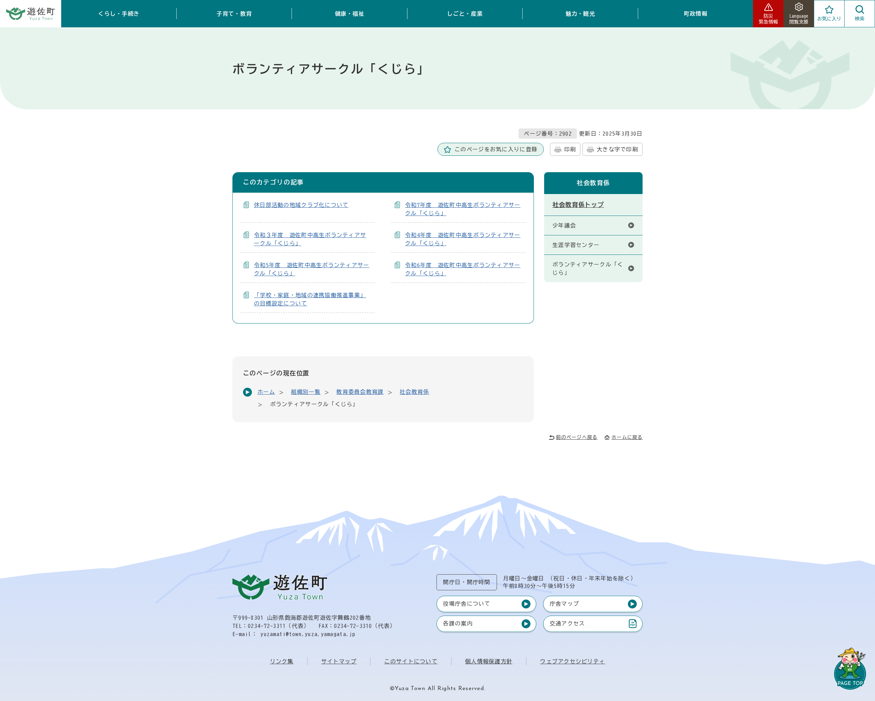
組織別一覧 (305, 392)
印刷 (570, 149)
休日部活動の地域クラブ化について (301, 205)
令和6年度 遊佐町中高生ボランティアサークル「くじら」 (463, 269)
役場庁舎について (466, 603)
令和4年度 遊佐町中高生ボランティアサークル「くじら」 (463, 239)
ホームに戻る (627, 437)
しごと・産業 (465, 13)
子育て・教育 (234, 13)
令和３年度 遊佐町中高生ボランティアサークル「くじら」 (310, 239)
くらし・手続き (118, 13)
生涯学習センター (576, 245)
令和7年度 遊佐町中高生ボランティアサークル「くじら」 (463, 209)
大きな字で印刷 (617, 149)
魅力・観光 (580, 13)
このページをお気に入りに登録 (496, 149)
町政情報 (696, 13)
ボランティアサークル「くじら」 (587, 268)
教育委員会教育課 (359, 392)
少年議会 (564, 225)
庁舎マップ (564, 603)
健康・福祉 (349, 13)
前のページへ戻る (576, 437)
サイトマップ (339, 661)
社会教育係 (414, 392)
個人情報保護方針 (488, 661)
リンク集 (282, 661)
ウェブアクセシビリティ (572, 661)
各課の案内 (457, 623)
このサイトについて (411, 661)
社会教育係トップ (578, 205)
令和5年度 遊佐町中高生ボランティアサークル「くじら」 (311, 269)
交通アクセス (567, 625)
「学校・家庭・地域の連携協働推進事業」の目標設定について (310, 299)
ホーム (266, 392)
